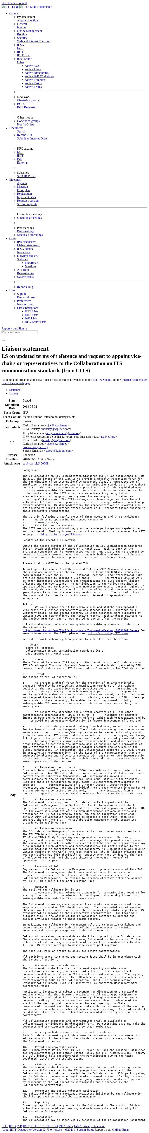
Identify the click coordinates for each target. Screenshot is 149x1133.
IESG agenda (25, 248)
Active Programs (35, 79)
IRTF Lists (31, 314)
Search (21, 131)
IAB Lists (31, 318)
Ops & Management (29, 30)
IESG (20, 44)
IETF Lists (31, 311)
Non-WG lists (25, 124)
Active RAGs (33, 83)
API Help (23, 269)
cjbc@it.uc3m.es (57, 425)
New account (25, 304)
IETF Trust (51, 1126)
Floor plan (23, 190)
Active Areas (33, 69)
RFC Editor (24, 58)
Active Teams (33, 86)
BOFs (20, 103)
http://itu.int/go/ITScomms (61, 534)
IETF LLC (23, 55)
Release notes (25, 273)
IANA (78, 1126)
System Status (85, 1129)
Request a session (28, 200)
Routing (22, 34)
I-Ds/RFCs (31, 262)
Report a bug (25, 286)
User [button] (12, 290)
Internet (21, 27)
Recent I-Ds (24, 135)
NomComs (23, 252)
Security (22, 37)
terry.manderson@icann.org (63, 433)
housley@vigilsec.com (56, 429)
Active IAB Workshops (39, 76)
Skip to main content (14, 3)
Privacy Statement (93, 1126)
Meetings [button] (15, 179)
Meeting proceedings (30, 234)
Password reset (26, 297)
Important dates (26, 197)
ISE (19, 159)
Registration (24, 193)
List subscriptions (27, 307)
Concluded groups (28, 121)
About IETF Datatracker (17, 1129)
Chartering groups (28, 100)
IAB (20, 48)
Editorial (22, 162)
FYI (33, 176)
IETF (5, 1126)
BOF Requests (26, 107)
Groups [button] (13, 13)
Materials (22, 186)
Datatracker (43, 6)
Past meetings (25, 231)
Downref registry (27, 255)
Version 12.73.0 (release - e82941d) (54, 1129)
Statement (15, 389)
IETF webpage (102, 379)
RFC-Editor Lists (35, 321)
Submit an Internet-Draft (32, 138)
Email (125, 1129)
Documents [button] (16, 128)
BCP (27, 176)
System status (25, 276)
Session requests (27, 204)
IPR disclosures (26, 241)
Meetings (30, 266)
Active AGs (32, 65)
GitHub (116, 1129)
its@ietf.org (108, 436)
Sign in (21, 293)
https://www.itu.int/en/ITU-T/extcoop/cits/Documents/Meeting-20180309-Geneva (81, 630)
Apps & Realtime (27, 20)
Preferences (24, 300)
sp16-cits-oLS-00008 (36, 463)
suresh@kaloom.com (58, 450)
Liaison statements (28, 245)
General (22, 23)
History (13, 393)
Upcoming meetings (29, 217)
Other (20, 62)
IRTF (20, 51)
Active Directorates (37, 72)
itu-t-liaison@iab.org (35, 447)
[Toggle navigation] (3, 340)
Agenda (22, 183)
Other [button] (12, 238)
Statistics (22, 259)
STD (20, 176)
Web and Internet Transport (33, 41)
